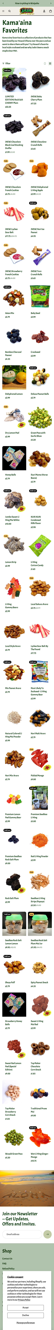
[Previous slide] (3, 3)
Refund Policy (8, 1268)
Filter (7, 63)
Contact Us (7, 1258)
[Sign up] (47, 1234)
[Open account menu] (44, 11)
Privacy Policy (24, 1299)
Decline (25, 1315)
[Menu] (3, 11)
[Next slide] (51, 3)
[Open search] (9, 11)
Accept (25, 1307)
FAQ (4, 1263)
